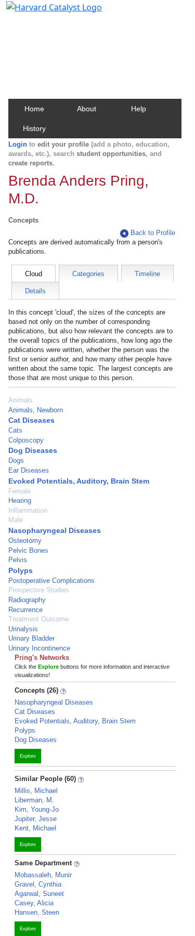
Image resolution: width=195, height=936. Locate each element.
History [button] (34, 128)
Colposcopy (26, 440)
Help (138, 109)
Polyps (20, 570)
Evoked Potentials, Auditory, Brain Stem (78, 481)
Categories (88, 274)
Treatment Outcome (38, 619)
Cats (15, 430)
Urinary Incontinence (39, 648)
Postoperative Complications (51, 580)
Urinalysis (23, 629)
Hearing (19, 500)
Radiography (27, 600)
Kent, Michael (35, 828)
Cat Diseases (31, 420)
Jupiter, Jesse (36, 819)
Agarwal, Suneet (39, 894)
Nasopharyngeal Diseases (54, 530)
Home (34, 109)
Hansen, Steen (37, 912)
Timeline (147, 274)
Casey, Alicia (34, 903)
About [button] (86, 109)
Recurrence (25, 610)
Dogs (16, 460)
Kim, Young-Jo (37, 809)
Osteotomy (25, 540)
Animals (20, 400)
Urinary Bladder (31, 638)
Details (35, 291)
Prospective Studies (38, 590)
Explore (28, 756)
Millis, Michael (36, 791)
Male (15, 520)
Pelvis (17, 560)
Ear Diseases (28, 470)
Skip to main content (43, 12)
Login (17, 144)
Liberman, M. (34, 800)
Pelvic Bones (28, 550)
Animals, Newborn (35, 410)
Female (19, 491)
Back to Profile (153, 233)
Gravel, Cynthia (38, 884)
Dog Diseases (32, 450)
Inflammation (27, 510)
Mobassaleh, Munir (43, 875)
